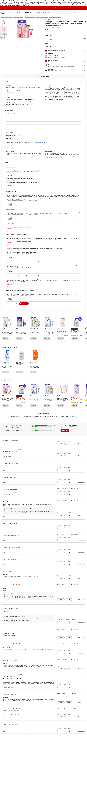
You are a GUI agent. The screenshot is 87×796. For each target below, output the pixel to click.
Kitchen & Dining (52, 0)
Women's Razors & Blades (42, 17)
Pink (46, 38)
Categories (10, 12)
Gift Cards (11, 4)
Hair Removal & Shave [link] (60, 416)
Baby (6, 2)
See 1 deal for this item (51, 31)
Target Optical (27, 4)
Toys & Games (52, 2)
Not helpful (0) (31, 171)
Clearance (35, 4)
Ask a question (24, 304)
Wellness (34, 2)
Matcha (53, 38)
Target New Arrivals (4, 0)
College (19, 0)
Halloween (23, 0)
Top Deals (58, 4)
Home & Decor (44, 0)
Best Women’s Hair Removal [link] (71, 416)
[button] (49, 27)
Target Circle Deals (64, 4)
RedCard (15, 5)
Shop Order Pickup (79, 4)
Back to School (13, 0)
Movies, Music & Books (76, 2)
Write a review (65, 430)
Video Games (68, 2)
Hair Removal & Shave (18, 17)
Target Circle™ (37, 7)
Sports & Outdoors (22, 2)
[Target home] (3, 12)
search (70, 12)
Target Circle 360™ (57, 7)
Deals (31, 4)
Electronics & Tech (60, 2)
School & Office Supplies (43, 2)
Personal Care (14, 2)
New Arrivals (41, 4)
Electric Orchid (50, 38)
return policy (51, 157)
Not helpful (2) (25, 283)
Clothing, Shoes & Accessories (33, 0)
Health (30, 2)
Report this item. (41, 142)
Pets (28, 2)
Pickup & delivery (27, 12)
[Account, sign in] (77, 12)
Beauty (9, 2)
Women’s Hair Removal (30, 17)
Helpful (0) (26, 171)
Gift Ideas (6, 4)
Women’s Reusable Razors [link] (15, 416)
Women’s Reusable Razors (55, 17)
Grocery (68, 0)
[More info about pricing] (76, 30)
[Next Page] (84, 39)
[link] (49, 27)
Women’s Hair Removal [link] (49, 416)
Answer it (10, 175)
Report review (81, 443)
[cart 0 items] (84, 12)
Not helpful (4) (24, 241)
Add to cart (48, 46)
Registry (11, 5)
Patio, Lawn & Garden (61, 0)
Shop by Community (19, 4)
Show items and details (62, 57)
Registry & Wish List (67, 7)
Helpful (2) (26, 200)
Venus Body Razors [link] (38, 416)
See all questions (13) (12, 304)
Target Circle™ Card (46, 7)
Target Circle (21, 5)
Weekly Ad (71, 4)
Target (2, 17)
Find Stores (26, 5)
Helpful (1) (19, 241)
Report (35, 171)
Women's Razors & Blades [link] (27, 416)
